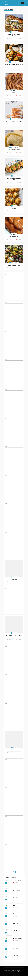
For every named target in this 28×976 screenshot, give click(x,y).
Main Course (14, 31)
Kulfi (14, 905)
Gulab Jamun (15, 955)
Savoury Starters (14, 61)
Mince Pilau (15, 930)
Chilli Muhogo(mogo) (17, 938)
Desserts (14, 90)
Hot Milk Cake (16, 947)
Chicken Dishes (14, 118)
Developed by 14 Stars (16, 971)
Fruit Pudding (16, 897)
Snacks (14, 175)
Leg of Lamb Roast (17, 880)
